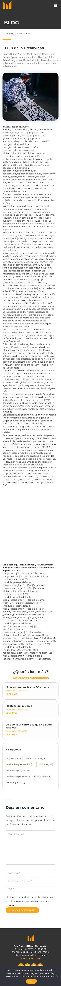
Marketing (45, 764)
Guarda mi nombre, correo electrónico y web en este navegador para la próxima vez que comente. (30, 901)
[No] (57, 976)
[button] (55, 5)
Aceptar (31, 981)
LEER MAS (11, 694)
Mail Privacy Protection (20, 764)
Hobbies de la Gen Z (19, 705)
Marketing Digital (18, 770)
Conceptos (14, 758)
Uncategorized (16, 782)
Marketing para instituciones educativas (29, 776)
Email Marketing (36, 758)
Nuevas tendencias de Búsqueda (27, 687)
